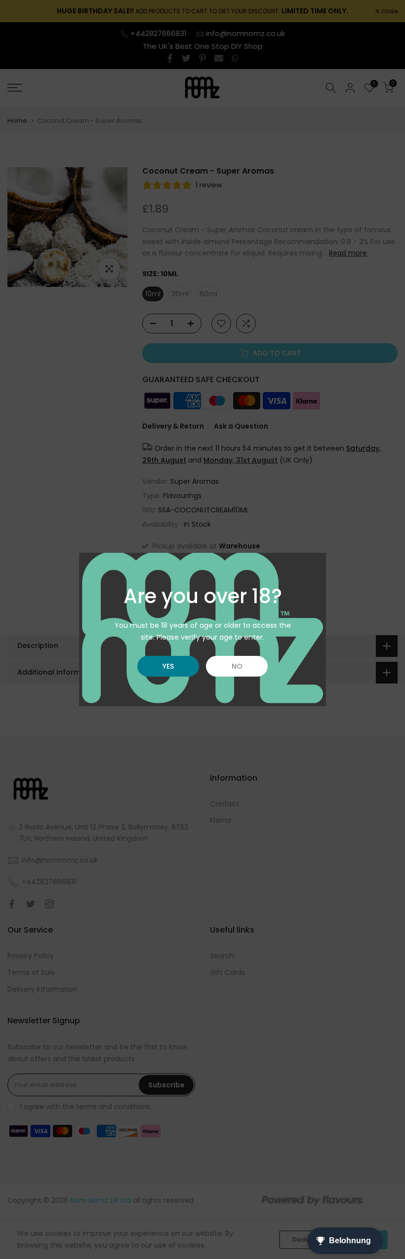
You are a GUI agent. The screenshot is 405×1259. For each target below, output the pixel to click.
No (237, 666)
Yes (168, 666)
